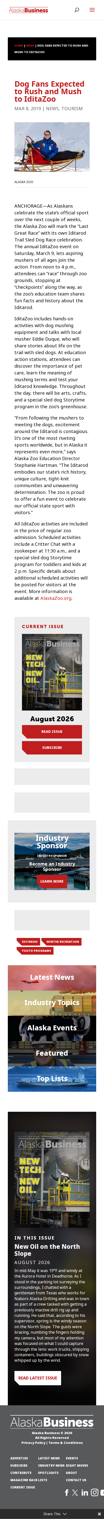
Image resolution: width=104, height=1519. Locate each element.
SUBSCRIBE (19, 1465)
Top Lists (52, 1078)
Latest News (52, 977)
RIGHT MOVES (77, 1465)
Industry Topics (52, 1002)
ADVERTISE (19, 1458)
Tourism (72, 108)
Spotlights (48, 1473)
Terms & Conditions (65, 1442)
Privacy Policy (33, 1442)
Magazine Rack (23, 1480)
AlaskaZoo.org (55, 598)
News (52, 108)
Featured (52, 1053)
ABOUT (71, 1473)
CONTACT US (76, 1480)
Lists (42, 1480)
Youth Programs (36, 951)
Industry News (51, 1465)
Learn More (52, 881)
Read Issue (52, 731)
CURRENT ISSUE (22, 1487)
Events (72, 1458)
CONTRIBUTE (21, 1473)
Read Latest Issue (37, 1378)
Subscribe (52, 747)
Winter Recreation (62, 942)
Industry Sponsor (52, 856)
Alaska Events (52, 1028)
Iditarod (30, 942)
